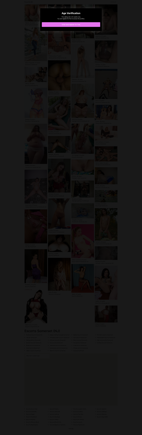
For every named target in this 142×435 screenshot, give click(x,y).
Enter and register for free (71, 24)
